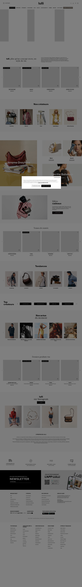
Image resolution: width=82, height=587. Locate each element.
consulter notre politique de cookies (43, 182)
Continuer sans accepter (57, 177)
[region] (41, 182)
